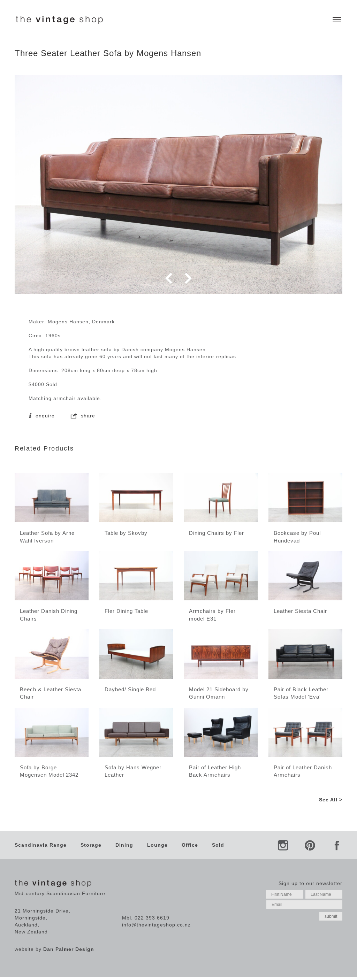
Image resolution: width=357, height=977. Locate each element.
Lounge (157, 845)
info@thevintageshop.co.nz (156, 925)
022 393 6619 (152, 918)
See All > (330, 799)
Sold (218, 845)
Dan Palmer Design (68, 949)
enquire (44, 415)
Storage (91, 845)
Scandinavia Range (41, 845)
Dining (124, 845)
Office (190, 845)
